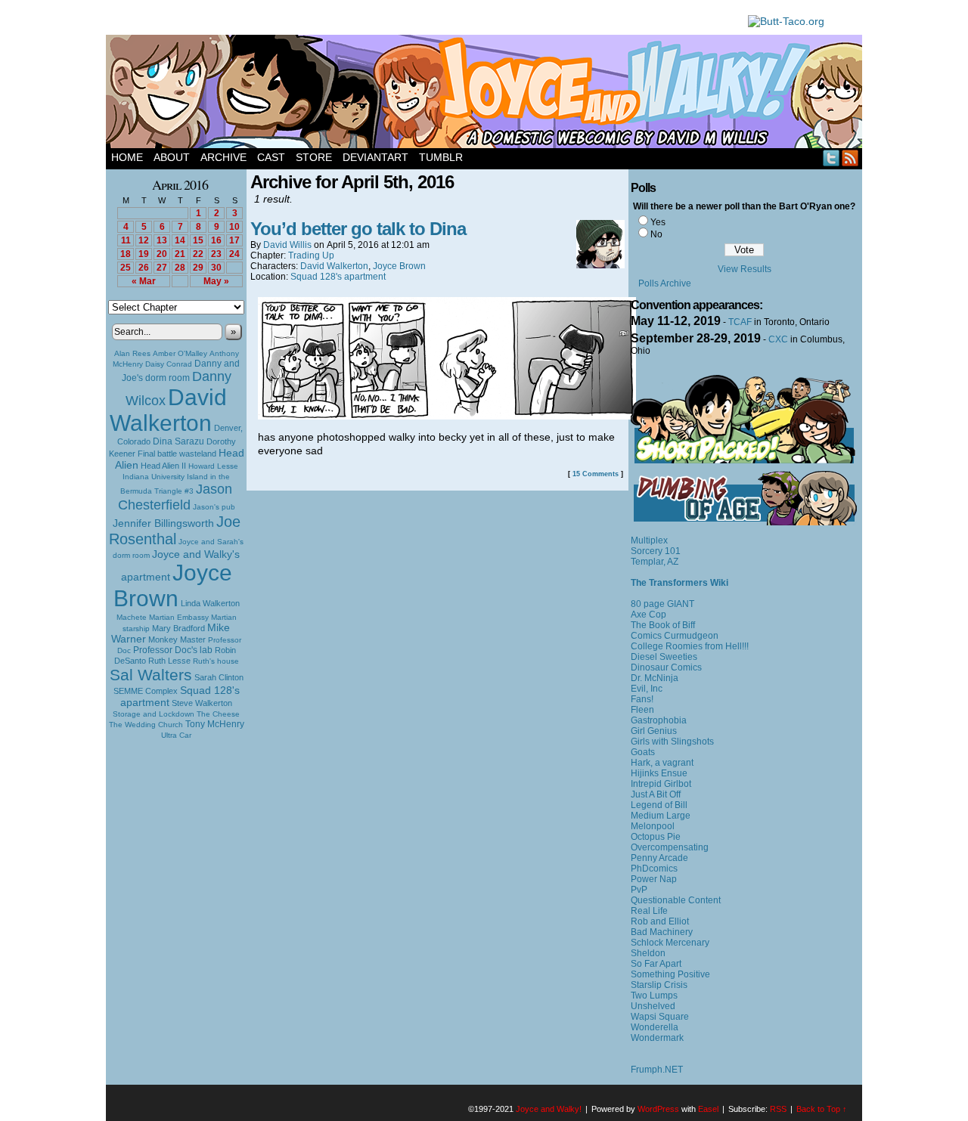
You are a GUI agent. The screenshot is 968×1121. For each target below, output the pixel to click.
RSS (850, 157)
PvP (639, 889)
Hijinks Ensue (659, 773)
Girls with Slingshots (672, 741)
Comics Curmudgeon (674, 635)
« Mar (144, 281)
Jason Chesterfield (175, 497)
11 (126, 240)
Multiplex (649, 540)
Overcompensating (670, 847)
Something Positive (670, 974)
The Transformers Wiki (679, 583)
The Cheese (218, 714)
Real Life (649, 911)
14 (180, 240)
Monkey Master (177, 639)
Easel (708, 1108)
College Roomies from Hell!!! (690, 646)
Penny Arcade (659, 858)
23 (216, 254)
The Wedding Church (146, 724)
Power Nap (654, 879)
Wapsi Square (660, 1016)
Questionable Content (676, 900)
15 (198, 240)
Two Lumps (654, 995)
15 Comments (595, 474)
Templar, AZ (654, 561)
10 (234, 226)
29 (198, 267)
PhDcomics (654, 868)
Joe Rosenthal (174, 530)
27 (162, 267)
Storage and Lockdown (153, 714)
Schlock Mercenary (670, 942)
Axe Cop (648, 614)
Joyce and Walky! (486, 94)
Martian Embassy (179, 617)
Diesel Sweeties (664, 657)
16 (216, 240)
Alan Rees (132, 353)
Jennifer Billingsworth (163, 523)
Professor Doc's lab (173, 650)
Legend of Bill (659, 805)
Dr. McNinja (654, 678)
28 (180, 267)
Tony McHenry (214, 724)
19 (143, 254)
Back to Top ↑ (821, 1108)
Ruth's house (216, 661)
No (656, 234)
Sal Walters (151, 674)
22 (198, 254)
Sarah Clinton (219, 677)
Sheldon (648, 953)
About (172, 157)
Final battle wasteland (177, 453)
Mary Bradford (178, 628)
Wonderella (654, 1027)
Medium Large (660, 815)
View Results (744, 269)
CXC (778, 339)
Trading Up (311, 255)
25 (125, 267)
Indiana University (154, 476)
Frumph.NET (657, 1069)
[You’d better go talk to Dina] (447, 416)
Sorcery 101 (656, 551)
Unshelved (653, 1006)
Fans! (642, 699)
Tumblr (441, 157)
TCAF (740, 322)
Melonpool (653, 826)
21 (180, 254)
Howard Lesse (213, 466)
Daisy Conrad (168, 364)
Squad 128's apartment (338, 276)
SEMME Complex (145, 690)
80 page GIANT (662, 604)
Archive (223, 157)
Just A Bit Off (656, 794)
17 (234, 240)
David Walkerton (168, 410)
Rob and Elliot (660, 921)
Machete (131, 617)
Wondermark (657, 1038)
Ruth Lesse (169, 660)
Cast (271, 157)
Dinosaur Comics (666, 667)
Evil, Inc (646, 688)
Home (127, 157)
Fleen (642, 709)
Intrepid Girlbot (661, 784)
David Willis (287, 245)
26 (143, 267)
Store (314, 157)
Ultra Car (176, 735)
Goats (643, 752)
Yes (658, 222)
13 (162, 240)
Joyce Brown (172, 585)
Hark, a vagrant (662, 762)
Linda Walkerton (210, 603)
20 (162, 254)
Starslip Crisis (659, 985)
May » (216, 281)
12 (143, 240)
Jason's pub (214, 507)
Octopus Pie (656, 836)
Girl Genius (654, 731)
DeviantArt (375, 157)
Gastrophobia (659, 720)
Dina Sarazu (178, 441)
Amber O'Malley (180, 353)
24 (234, 254)
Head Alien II (163, 465)
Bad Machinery (662, 932)
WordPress (658, 1108)
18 (125, 254)
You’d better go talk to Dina (358, 228)
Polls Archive (664, 283)
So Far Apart (656, 963)
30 (216, 267)
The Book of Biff (663, 625)
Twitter (831, 157)
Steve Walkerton (202, 703)
